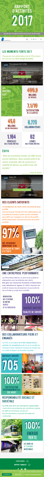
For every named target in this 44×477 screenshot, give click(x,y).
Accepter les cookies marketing (22, 76)
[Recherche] (41, 39)
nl (36, 39)
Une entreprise (20, 273)
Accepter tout (6, 474)
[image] (32, 239)
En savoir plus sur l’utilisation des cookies (33, 474)
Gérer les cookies (18, 474)
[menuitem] (3, 39)
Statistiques (20, 461)
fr (33, 39)
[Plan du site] (27, 39)
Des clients (15, 202)
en (31, 39)
